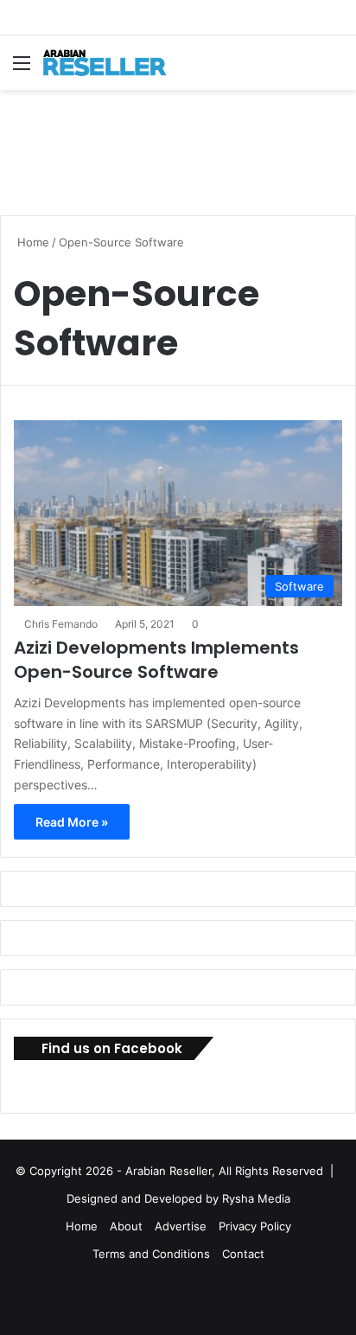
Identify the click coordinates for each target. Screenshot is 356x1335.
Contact (243, 1254)
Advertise (181, 1226)
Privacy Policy (255, 1226)
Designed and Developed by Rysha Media (178, 1198)
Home (31, 242)
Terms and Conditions (151, 1254)
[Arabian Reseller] (112, 63)
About (126, 1226)
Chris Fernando (61, 623)
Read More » (71, 821)
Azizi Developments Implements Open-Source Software (156, 660)
